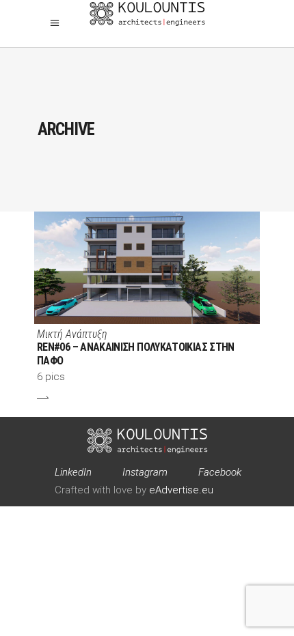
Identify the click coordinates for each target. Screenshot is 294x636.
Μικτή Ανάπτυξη (72, 334)
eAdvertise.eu (181, 490)
